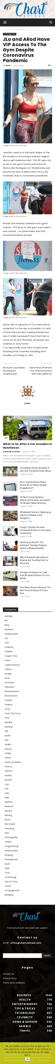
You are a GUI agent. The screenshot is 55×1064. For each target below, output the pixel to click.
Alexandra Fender (11, 451)
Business (9, 629)
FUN (7, 717)
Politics (8, 841)
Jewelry (8, 775)
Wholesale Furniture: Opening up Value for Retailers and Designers (35, 515)
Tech (7, 872)
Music (8, 819)
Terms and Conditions (14, 982)
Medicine (9, 806)
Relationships (11, 850)
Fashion (8, 700)
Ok (27, 1059)
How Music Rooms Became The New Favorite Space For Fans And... (35, 590)
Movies (8, 810)
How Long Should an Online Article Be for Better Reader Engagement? (33, 485)
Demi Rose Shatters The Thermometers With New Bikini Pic (40, 370)
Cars (7, 642)
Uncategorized (17, 29)
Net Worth (10, 824)
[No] (51, 1053)
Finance (8, 704)
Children (9, 651)
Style (7, 868)
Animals (8, 616)
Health (8, 744)
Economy (9, 682)
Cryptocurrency (12, 664)
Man (7, 797)
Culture (8, 669)
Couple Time (11, 655)
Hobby (8, 753)
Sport (7, 863)
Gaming (8, 726)
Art (6, 620)
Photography (11, 837)
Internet (9, 771)
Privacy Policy (9, 978)
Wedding (9, 894)
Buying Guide (11, 633)
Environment (11, 695)
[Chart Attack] (27, 9)
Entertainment (12, 691)
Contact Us (8, 973)
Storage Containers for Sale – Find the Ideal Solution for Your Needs (35, 575)
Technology (10, 877)
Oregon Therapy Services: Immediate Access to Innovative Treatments (35, 530)
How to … (9, 766)
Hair (7, 740)
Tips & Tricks (11, 881)
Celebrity (9, 647)
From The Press (13, 713)
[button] (5, 22)
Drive (7, 678)
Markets (9, 801)
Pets (7, 832)
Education (10, 686)
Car (6, 438)
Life (6, 788)
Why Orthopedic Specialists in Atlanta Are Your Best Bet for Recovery (34, 560)
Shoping (9, 855)
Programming (11, 846)
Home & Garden (13, 762)
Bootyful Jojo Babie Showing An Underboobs (14, 370)
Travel (8, 886)
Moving (8, 815)
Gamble (8, 722)
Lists (7, 793)
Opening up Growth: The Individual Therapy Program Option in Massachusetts (33, 545)
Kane (8, 65)
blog (7, 625)
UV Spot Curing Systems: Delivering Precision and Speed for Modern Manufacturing (35, 500)
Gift (6, 731)
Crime (8, 660)
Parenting (9, 828)
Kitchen (8, 779)
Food (7, 709)
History (8, 748)
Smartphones (11, 859)
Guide (7, 735)
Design (8, 673)
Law (7, 784)
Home (5, 29)
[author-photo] (28, 399)
